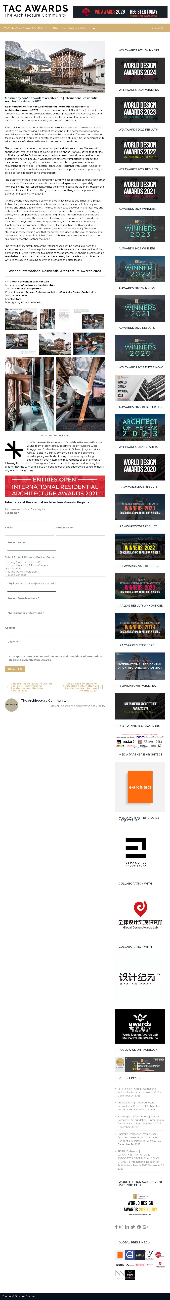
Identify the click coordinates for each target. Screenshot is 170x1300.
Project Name (16, 542)
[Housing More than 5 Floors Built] (55, 562)
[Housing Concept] (55, 575)
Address (10, 627)
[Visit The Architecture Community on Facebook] (116, 1227)
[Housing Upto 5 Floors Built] (55, 571)
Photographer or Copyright (25, 613)
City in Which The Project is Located (31, 583)
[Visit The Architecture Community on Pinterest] (139, 1227)
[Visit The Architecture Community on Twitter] (133, 1227)
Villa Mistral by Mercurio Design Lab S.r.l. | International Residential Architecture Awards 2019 (31, 687)
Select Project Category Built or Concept (31, 557)
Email (9, 527)
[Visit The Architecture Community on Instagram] (121, 1227)
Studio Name (65, 527)
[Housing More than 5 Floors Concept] (55, 565)
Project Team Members (23, 598)
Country (13, 641)
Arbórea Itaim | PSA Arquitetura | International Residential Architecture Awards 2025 (139, 1106)
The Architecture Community (88, 706)
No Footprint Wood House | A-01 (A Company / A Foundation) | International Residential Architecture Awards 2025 (141, 1120)
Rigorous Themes (24, 1296)
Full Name (12, 512)
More (94, 28)
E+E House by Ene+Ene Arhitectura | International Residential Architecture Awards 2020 (80, 687)
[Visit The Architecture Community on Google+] (146, 1227)
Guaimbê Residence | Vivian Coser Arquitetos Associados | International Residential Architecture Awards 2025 (139, 1137)
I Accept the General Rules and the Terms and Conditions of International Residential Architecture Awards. (56, 658)
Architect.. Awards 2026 (68, 27)
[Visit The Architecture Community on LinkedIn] (127, 1227)
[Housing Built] (55, 568)
